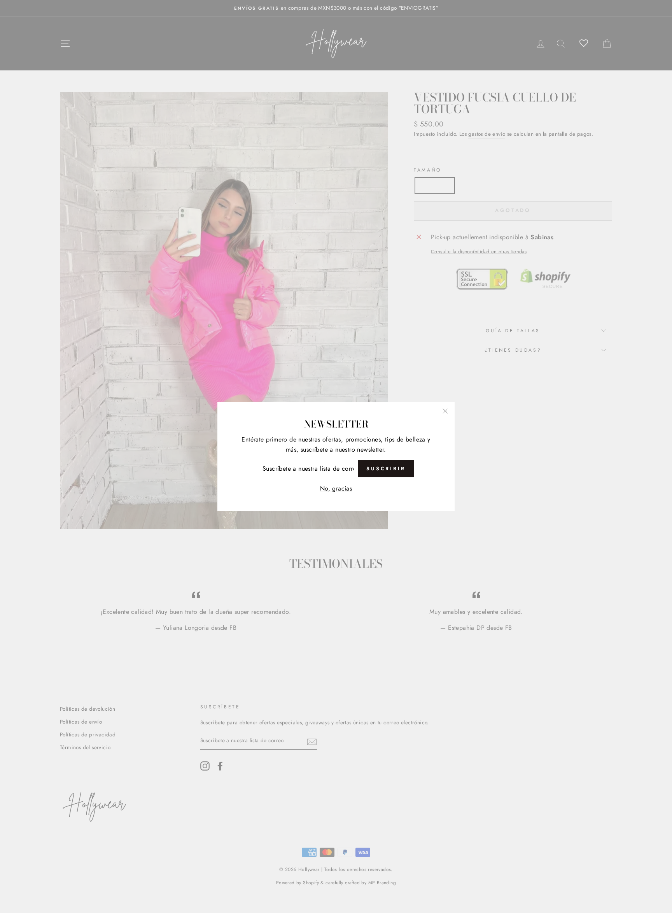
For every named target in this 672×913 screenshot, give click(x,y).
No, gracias (336, 488)
